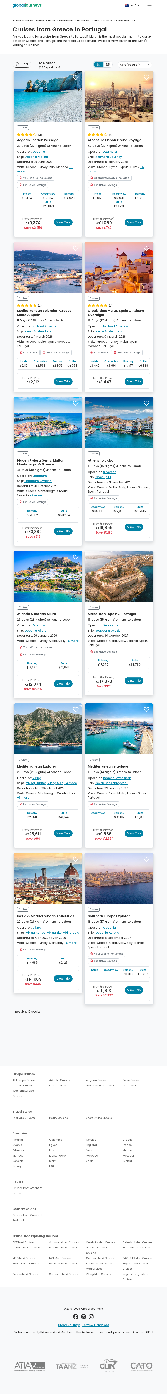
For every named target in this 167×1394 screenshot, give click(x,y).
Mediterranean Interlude (108, 766)
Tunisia (127, 1161)
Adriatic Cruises (59, 1080)
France (127, 1145)
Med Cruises (57, 1085)
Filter (25, 64)
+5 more (72, 641)
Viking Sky (54, 933)
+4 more (70, 783)
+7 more (36, 495)
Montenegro (57, 1156)
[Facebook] (75, 1318)
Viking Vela (71, 933)
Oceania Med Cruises (100, 1258)
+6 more (23, 797)
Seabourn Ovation (38, 481)
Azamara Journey (108, 157)
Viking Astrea (36, 933)
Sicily (52, 1161)
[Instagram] (91, 1318)
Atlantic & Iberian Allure (36, 614)
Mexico (127, 1150)
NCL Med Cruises (60, 1258)
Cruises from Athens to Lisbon (28, 1190)
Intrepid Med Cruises (136, 1247)
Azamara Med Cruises (64, 1242)
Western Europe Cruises (23, 1093)
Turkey (17, 1166)
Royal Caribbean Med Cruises (137, 1266)
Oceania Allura (35, 631)
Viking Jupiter (36, 783)
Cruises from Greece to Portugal (28, 1217)
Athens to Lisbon (101, 460)
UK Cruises (130, 1085)
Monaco (18, 1156)
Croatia (128, 1140)
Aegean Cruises (96, 1080)
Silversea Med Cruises (64, 1274)
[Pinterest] (83, 1318)
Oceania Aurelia (107, 933)
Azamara (110, 152)
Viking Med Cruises (98, 1274)
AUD (134, 5)
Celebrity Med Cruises (100, 1242)
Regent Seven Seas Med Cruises (99, 1266)
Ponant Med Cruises (26, 1263)
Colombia (56, 1140)
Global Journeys (69, 1325)
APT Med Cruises (24, 1242)
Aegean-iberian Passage (37, 140)
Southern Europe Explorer (109, 916)
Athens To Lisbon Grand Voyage (114, 140)
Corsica (91, 1140)
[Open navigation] (149, 5)
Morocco (92, 1156)
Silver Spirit (103, 477)
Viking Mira (55, 783)
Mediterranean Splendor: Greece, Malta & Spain (44, 312)
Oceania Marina (36, 157)
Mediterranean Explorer (36, 766)
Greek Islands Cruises (100, 1085)
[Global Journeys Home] (27, 5)
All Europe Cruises (24, 1080)
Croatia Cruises (23, 1085)
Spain (89, 1161)
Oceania (38, 152)
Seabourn (39, 476)
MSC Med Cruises (24, 1258)
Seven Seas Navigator (111, 783)
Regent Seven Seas (117, 778)
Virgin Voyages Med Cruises (136, 1276)
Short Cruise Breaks (99, 1118)
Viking (36, 778)
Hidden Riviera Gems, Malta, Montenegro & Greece (40, 462)
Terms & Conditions (95, 1325)
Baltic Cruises (131, 1080)
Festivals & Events (24, 1118)
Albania (18, 1140)
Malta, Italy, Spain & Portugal (112, 614)
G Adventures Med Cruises (98, 1250)
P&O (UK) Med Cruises (137, 1258)
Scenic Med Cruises (26, 1274)
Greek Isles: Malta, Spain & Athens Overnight (116, 312)
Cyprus (17, 1145)
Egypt (53, 1145)
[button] (75, 77)
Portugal (128, 1156)
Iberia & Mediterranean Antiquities (45, 916)
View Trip (63, 222)
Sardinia (18, 1161)
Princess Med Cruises (63, 1263)
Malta (89, 1150)
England (91, 1145)
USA (52, 1166)
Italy (52, 1150)
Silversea (109, 472)
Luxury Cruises (58, 1118)
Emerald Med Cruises (63, 1247)
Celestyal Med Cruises (137, 1242)
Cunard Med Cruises (26, 1247)
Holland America (44, 326)
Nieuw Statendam (37, 331)
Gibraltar (18, 1150)
